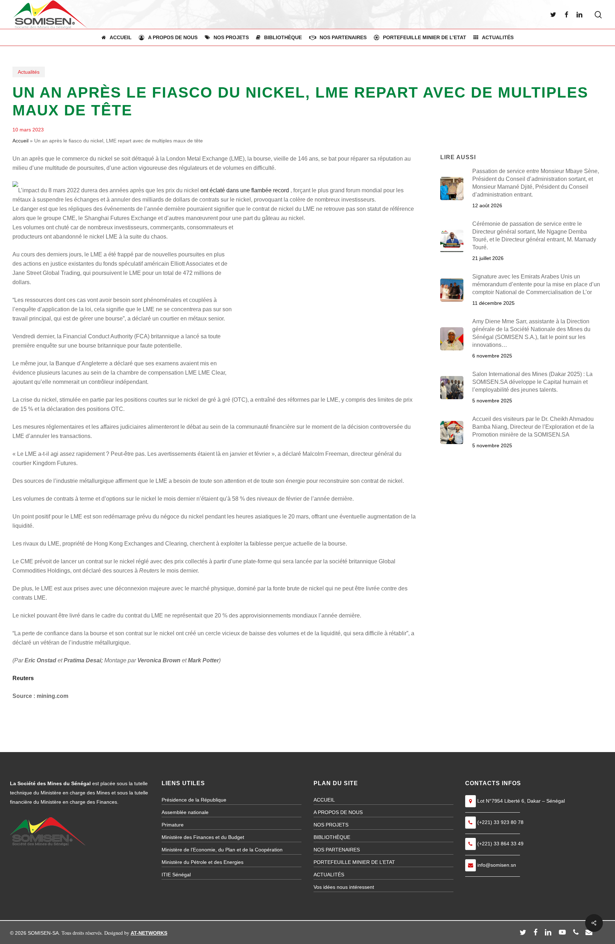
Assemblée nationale (185, 812)
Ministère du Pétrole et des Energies (202, 862)
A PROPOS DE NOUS (338, 812)
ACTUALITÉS (329, 874)
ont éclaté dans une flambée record (244, 190)
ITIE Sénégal (176, 874)
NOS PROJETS (331, 825)
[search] (598, 15)
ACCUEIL (324, 800)
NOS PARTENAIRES (337, 849)
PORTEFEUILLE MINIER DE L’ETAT (354, 862)
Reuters (23, 678)
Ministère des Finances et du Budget (203, 837)
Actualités (29, 72)
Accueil (20, 141)
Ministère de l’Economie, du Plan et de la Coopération (222, 849)
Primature (173, 825)
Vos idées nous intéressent (344, 887)
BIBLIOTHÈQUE (332, 837)
